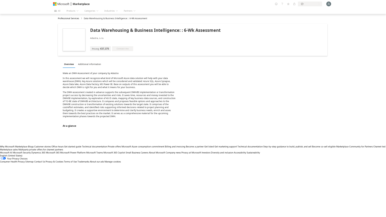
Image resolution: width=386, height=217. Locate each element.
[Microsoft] (61, 4)
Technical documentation (94, 146)
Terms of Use (70, 161)
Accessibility (240, 152)
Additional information (89, 64)
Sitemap (29, 161)
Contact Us (39, 161)
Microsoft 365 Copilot (114, 152)
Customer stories (42, 146)
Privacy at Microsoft (191, 152)
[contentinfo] (82, 18)
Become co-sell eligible (324, 146)
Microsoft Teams (94, 152)
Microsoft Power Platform (73, 152)
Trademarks (83, 161)
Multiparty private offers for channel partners (40, 149)
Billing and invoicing (175, 146)
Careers (144, 152)
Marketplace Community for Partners (354, 146)
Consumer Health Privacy (12, 161)
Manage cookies (112, 161)
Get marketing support (225, 146)
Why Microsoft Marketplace (13, 146)
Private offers (114, 146)
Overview (69, 64)
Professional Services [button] (68, 18)
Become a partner (195, 146)
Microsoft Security (22, 152)
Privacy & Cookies (54, 161)
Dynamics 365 (38, 152)
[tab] (70, 64)
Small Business (133, 152)
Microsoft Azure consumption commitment (143, 146)
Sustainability (253, 152)
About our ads (97, 161)
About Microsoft (157, 152)
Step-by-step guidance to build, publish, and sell (287, 146)
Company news (173, 152)
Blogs (31, 146)
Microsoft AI (6, 152)
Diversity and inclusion (222, 152)
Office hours (57, 146)
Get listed (209, 146)
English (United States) (11, 155)
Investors (206, 152)
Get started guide (72, 146)
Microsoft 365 (53, 152)
